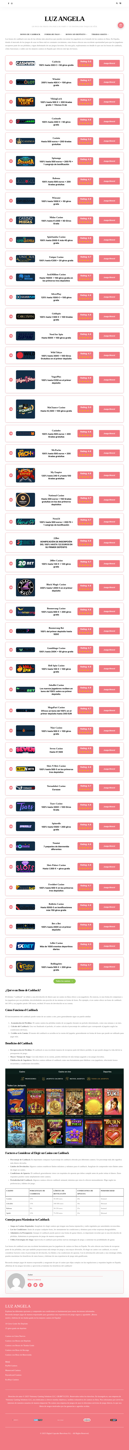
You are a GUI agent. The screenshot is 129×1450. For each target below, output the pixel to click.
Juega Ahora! (109, 63)
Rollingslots (56, 963)
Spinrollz (56, 823)
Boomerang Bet (56, 628)
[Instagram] (12, 3)
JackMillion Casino (56, 274)
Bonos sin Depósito (76, 34)
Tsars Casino (56, 803)
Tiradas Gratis (99, 34)
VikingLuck (56, 98)
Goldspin (56, 313)
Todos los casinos (63, 981)
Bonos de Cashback (30, 34)
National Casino (56, 495)
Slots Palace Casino (56, 865)
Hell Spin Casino (56, 665)
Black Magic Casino (56, 584)
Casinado (56, 118)
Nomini (56, 843)
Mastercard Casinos (13, 1370)
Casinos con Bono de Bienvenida (18, 1355)
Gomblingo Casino (56, 648)
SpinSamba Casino (56, 237)
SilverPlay (56, 294)
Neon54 (56, 518)
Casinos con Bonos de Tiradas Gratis (19, 1345)
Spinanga (56, 158)
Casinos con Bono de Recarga (17, 1350)
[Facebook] (8, 3)
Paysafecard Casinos (13, 1375)
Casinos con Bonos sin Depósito (18, 1341)
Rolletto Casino (56, 904)
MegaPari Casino (56, 707)
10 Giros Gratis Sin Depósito (16, 1324)
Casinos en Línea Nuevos (15, 1336)
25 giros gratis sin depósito (15, 1328)
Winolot (56, 79)
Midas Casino (56, 217)
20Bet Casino (56, 560)
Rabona (56, 178)
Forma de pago (52, 34)
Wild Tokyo (56, 352)
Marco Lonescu (34, 1280)
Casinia (56, 138)
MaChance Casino (56, 407)
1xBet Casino (56, 943)
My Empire (56, 472)
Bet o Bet (56, 923)
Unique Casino (56, 257)
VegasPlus (56, 376)
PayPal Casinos (11, 1366)
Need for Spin (56, 334)
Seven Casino (56, 748)
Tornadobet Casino (56, 786)
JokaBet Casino (56, 685)
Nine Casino (56, 727)
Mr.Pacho (56, 450)
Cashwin (56, 61)
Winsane (56, 198)
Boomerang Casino (56, 608)
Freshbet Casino (56, 884)
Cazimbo (56, 430)
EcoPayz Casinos (12, 1380)
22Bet (56, 538)
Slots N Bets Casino (56, 766)
